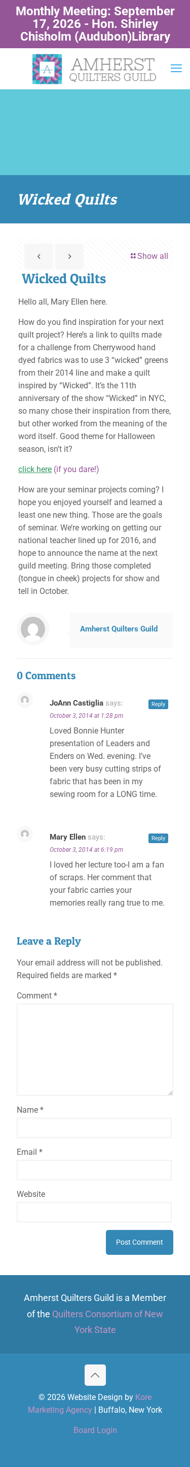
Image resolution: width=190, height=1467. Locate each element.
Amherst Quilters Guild (119, 629)
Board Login (95, 1430)
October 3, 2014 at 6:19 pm (86, 849)
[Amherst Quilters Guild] (95, 68)
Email (30, 1152)
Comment (37, 996)
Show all (152, 256)
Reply (158, 704)
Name (30, 1110)
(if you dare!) (58, 469)
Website (31, 1194)
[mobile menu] (176, 68)
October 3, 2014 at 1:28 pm (86, 715)
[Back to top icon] (95, 1375)
